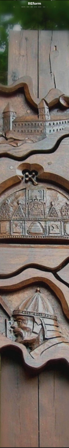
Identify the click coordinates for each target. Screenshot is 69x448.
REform (34, 3)
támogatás (18, 0)
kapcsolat (15, 0)
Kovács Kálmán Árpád (30, 229)
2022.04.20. (35, 229)
